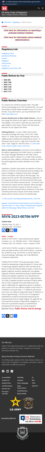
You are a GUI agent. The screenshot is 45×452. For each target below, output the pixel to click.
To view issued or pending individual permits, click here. (21, 199)
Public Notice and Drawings (28, 308)
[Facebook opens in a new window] (3, 371)
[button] (10, 4)
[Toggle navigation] (41, 8)
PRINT (4, 236)
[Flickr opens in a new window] (12, 371)
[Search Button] (38, 8)
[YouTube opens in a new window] (7, 371)
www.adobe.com (11, 114)
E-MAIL (10, 236)
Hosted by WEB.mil (8, 418)
